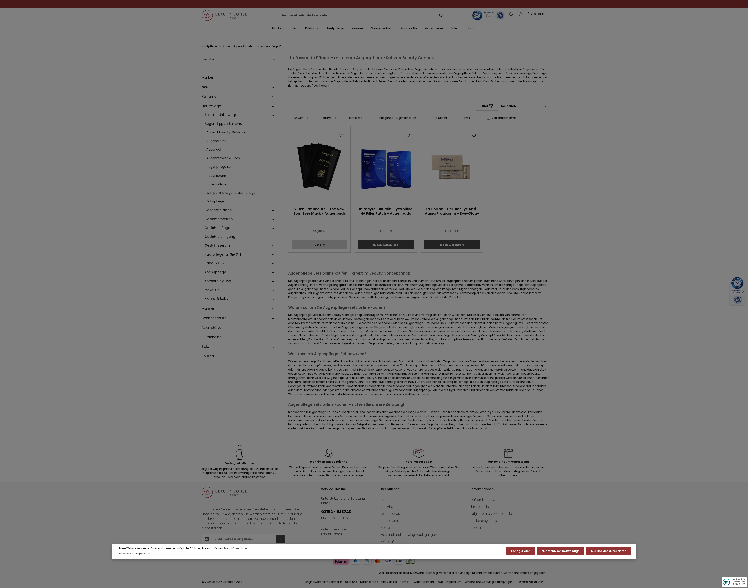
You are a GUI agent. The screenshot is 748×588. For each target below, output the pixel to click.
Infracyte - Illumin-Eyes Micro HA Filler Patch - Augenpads (386, 211)
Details (319, 245)
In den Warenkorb (385, 245)
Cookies (387, 506)
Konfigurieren (521, 551)
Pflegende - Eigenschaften (397, 118)
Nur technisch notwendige (561, 551)
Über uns (477, 527)
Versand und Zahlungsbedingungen (409, 534)
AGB (384, 499)
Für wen (298, 118)
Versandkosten (449, 573)
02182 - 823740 (336, 511)
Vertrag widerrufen (531, 581)
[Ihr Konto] (520, 14)
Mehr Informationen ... (237, 548)
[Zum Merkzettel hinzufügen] (341, 135)
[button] (273, 86)
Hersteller (208, 59)
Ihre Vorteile (480, 506)
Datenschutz (390, 513)
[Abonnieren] (280, 539)
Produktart (440, 118)
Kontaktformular (333, 534)
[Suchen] (441, 15)
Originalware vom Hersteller (492, 513)
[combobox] (358, 15)
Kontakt (387, 527)
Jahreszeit (355, 118)
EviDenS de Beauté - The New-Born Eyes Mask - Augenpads (319, 211)
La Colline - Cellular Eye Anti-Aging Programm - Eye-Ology (452, 211)
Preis (467, 118)
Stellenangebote (484, 520)
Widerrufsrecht (392, 541)
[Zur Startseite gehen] (227, 15)
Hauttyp (326, 118)
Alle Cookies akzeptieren (608, 551)
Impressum (389, 520)
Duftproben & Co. (484, 499)
